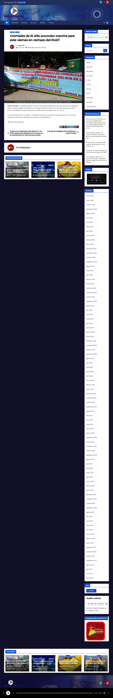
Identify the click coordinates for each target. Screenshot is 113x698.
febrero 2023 (90, 332)
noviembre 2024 (91, 253)
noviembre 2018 (91, 499)
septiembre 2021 (91, 407)
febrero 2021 (90, 433)
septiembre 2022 (91, 354)
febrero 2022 (90, 385)
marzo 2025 (90, 235)
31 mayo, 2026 (13, 666)
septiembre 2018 (91, 508)
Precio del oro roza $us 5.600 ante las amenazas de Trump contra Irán (96, 144)
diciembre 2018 (91, 494)
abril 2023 (89, 323)
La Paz (61, 167)
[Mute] (104, 693)
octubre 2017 (90, 556)
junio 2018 (89, 521)
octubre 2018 (90, 503)
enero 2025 (90, 244)
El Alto (33, 22)
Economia (67, 165)
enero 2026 (90, 200)
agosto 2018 (90, 512)
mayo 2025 (89, 227)
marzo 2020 (90, 442)
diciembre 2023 (91, 288)
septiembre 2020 (91, 437)
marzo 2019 (90, 481)
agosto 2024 (90, 266)
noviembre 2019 (91, 446)
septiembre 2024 (91, 262)
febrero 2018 (90, 538)
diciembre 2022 (91, 341)
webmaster (22, 175)
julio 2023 (89, 310)
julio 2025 (89, 218)
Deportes (89, 67)
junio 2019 (89, 468)
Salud (88, 93)
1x (108, 693)
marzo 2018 (90, 534)
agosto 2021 (90, 411)
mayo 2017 (89, 578)
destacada (41, 167)
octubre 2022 (90, 349)
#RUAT (44, 47)
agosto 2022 (90, 358)
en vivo (91, 590)
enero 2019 (90, 490)
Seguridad (89, 98)
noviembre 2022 (91, 345)
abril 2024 (89, 275)
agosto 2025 (90, 213)
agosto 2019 (90, 459)
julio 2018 (89, 516)
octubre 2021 (90, 402)
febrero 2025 (90, 240)
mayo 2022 (89, 371)
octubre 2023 (90, 297)
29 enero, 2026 (39, 666)
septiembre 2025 (91, 209)
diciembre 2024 (91, 248)
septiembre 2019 (91, 455)
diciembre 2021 (91, 393)
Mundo (42, 22)
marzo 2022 (90, 380)
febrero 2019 (90, 486)
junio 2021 (89, 420)
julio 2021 (89, 415)
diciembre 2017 (91, 547)
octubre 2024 (90, 257)
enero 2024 (90, 284)
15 (3, 693)
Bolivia (24, 22)
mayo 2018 (89, 525)
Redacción (22, 45)
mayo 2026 (89, 196)
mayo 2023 (89, 319)
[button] (104, 23)
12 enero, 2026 (92, 666)
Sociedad (89, 102)
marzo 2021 (90, 429)
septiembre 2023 (91, 301)
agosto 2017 (90, 565)
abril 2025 (89, 231)
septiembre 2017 (91, 560)
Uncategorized (91, 106)
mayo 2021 (89, 424)
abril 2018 (89, 530)
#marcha (38, 47)
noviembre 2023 (91, 292)
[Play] (8, 693)
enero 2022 (90, 389)
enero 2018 (90, 543)
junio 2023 (89, 314)
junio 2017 (89, 574)
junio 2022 (89, 367)
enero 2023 (90, 336)
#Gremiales (30, 47)
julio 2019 (89, 464)
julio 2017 (89, 569)
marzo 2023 (90, 328)
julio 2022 (89, 363)
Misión (51, 22)
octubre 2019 (90, 451)
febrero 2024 (90, 279)
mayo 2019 (89, 472)
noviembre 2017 (91, 552)
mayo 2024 (90, 270)
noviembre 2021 (91, 398)
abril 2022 (89, 376)
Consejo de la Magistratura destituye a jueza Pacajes (61, 132)
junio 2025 (89, 222)
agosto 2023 (90, 306)
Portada (14, 22)
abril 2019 (89, 477)
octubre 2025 (90, 205)
